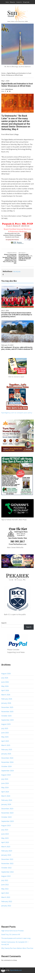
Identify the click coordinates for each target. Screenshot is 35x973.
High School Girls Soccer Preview (12, 931)
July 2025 (4, 728)
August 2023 (6, 825)
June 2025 (5, 733)
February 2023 (6, 851)
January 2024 (6, 804)
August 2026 (6, 673)
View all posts (16, 271)
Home (7, 2)
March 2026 (5, 695)
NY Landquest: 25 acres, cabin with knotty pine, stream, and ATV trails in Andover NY (17, 348)
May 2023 (5, 838)
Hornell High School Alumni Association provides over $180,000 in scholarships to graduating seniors (16, 314)
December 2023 (7, 808)
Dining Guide (26, 2)
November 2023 (7, 813)
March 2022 (5, 897)
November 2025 (7, 711)
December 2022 (7, 859)
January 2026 (6, 703)
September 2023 (7, 821)
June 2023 (5, 834)
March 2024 (5, 796)
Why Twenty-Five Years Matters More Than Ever (17, 948)
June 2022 (5, 884)
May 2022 (5, 889)
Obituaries (12, 2)
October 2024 (6, 766)
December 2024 (7, 758)
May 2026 (5, 686)
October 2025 (6, 716)
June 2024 (5, 783)
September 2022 (7, 872)
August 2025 (6, 724)
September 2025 (7, 720)
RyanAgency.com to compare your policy (16, 413)
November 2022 (7, 863)
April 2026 (5, 690)
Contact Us (19, 2)
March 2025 (5, 745)
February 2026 (6, 699)
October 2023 (6, 817)
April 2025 (5, 741)
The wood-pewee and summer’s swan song (15, 938)
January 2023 (6, 855)
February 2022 (6, 901)
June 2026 (5, 682)
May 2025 (5, 737)
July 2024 (4, 779)
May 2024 (5, 787)
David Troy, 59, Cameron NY (10, 934)
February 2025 (6, 749)
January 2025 (6, 754)
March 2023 (5, 846)
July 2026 (4, 678)
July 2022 (4, 880)
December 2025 (7, 707)
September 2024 (7, 771)
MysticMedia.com (16, 970)
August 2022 (6, 876)
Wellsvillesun (9, 89)
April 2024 (5, 792)
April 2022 (5, 893)
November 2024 (7, 762)
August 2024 (6, 775)
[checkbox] (3, 970)
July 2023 (4, 830)
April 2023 (5, 842)
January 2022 (6, 906)
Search (3, 623)
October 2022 (6, 868)
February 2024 (6, 800)
